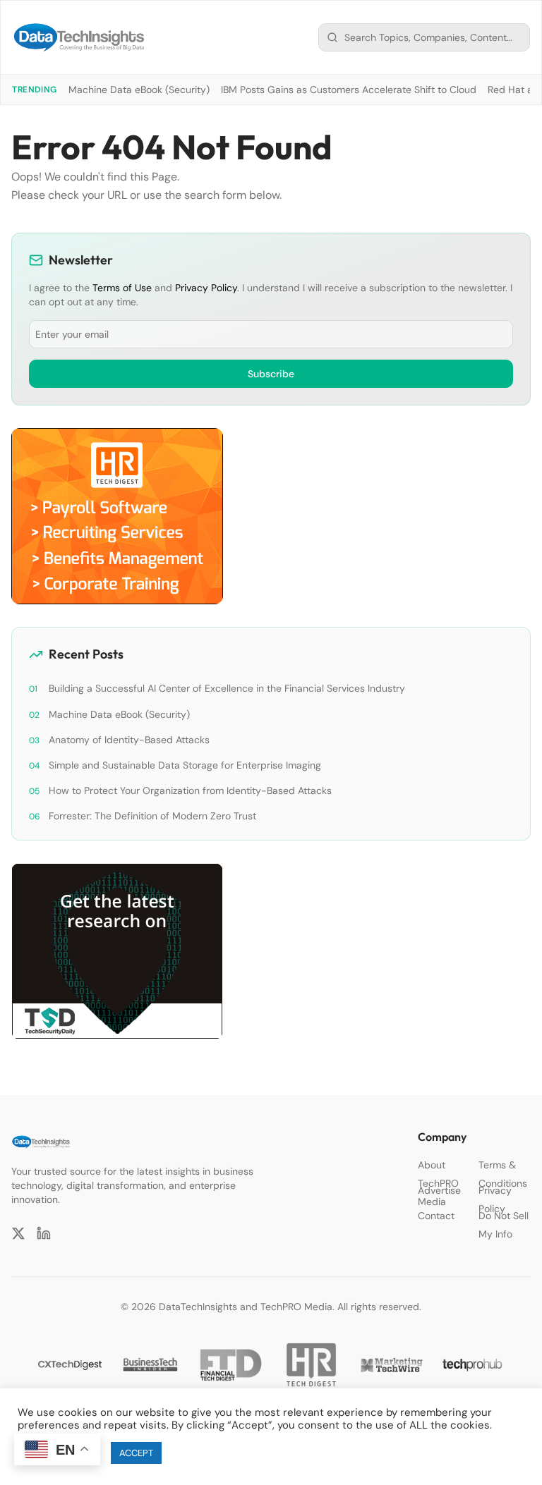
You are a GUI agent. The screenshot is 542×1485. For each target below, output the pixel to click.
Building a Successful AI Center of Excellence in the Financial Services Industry (227, 688)
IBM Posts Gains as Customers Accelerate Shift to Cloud (348, 89)
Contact (436, 1215)
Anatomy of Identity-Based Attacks (129, 739)
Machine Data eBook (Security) (139, 89)
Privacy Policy (206, 287)
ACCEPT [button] (136, 1453)
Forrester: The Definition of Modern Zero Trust (152, 815)
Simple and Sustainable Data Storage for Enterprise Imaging (185, 765)
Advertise (439, 1190)
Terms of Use (122, 287)
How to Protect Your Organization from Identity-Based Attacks (190, 790)
